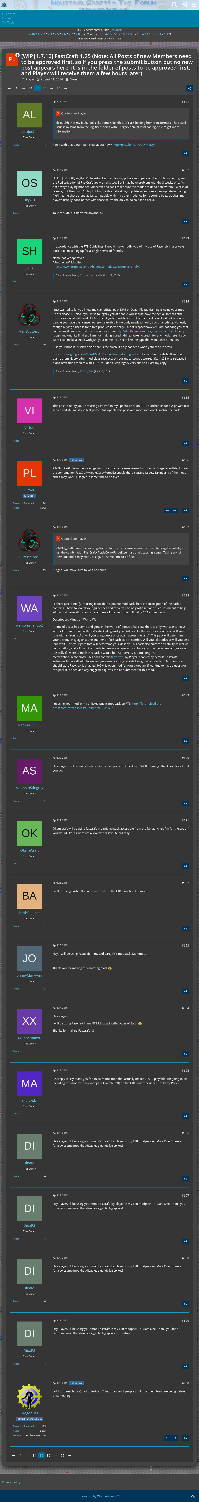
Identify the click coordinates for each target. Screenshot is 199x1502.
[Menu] (194, 5)
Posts (16, 144)
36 (44, 88)
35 (37, 88)
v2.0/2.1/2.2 (36, 34)
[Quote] (185, 153)
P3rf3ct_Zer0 (86, 371)
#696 (185, 1133)
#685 (185, 397)
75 (58, 88)
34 (30, 88)
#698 (185, 1258)
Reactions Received (23, 503)
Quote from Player (73, 113)
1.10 (150, 34)
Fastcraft (117, 657)
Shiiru (83, 275)
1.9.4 (140, 34)
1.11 (158, 34)
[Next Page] (65, 88)
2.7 (71, 34)
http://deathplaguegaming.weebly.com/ (143, 331)
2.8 (78, 34)
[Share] (189, 88)
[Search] (174, 5)
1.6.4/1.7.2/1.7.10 (112, 34)
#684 (185, 301)
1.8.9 (130, 34)
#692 (185, 883)
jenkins (115, 30)
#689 (185, 695)
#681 (185, 102)
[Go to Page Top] (193, 1496)
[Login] (184, 5)
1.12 (167, 34)
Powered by (99, 1496)
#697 (185, 1195)
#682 (185, 170)
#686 (185, 460)
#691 (185, 820)
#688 (185, 595)
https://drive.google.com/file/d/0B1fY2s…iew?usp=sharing (92, 354)
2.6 (64, 34)
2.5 (57, 34)
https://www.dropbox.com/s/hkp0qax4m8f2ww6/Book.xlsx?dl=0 (97, 266)
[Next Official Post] (174, 510)
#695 (185, 1070)
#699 (185, 1320)
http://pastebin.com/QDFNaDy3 (134, 144)
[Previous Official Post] (167, 510)
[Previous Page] (9, 88)
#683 (185, 238)
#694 (185, 1008)
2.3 (50, 34)
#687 (185, 527)
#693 (185, 945)
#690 (185, 758)
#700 (185, 1383)
